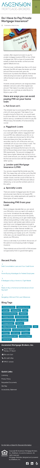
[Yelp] (37, 463)
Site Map (4, 386)
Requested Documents (9, 382)
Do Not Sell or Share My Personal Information (16, 445)
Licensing (4, 375)
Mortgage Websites (15, 457)
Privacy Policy (6, 379)
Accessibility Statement (9, 389)
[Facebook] (27, 463)
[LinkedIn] (32, 463)
